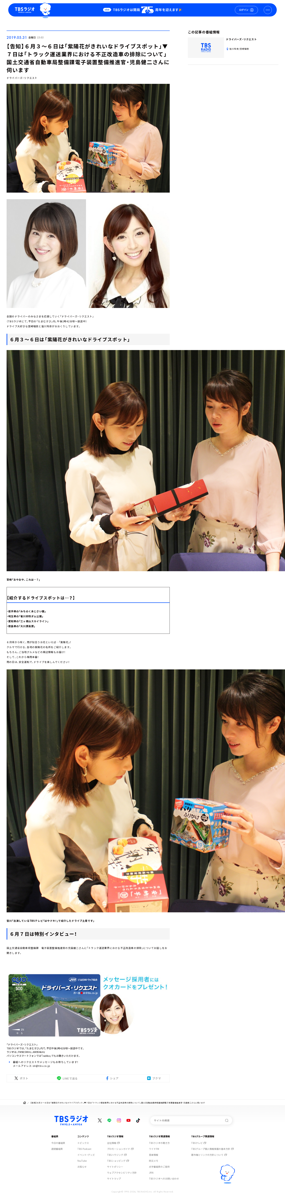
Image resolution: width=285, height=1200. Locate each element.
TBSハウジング (115, 1154)
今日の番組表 (58, 1143)
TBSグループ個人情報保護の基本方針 (210, 1148)
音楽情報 (153, 1154)
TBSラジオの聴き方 (159, 1143)
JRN (151, 1172)
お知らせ (82, 1166)
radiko (46, 1055)
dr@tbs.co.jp (41, 1065)
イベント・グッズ (86, 1154)
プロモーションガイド (118, 1148)
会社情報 (111, 1143)
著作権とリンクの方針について (207, 1154)
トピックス (83, 1143)
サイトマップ (114, 1178)
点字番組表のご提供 (159, 1166)
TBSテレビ (197, 1143)
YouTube (82, 1160)
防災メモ (153, 1160)
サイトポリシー (115, 1166)
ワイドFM (154, 1148)
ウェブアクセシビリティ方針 (122, 1172)
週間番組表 (57, 1148)
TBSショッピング (116, 1160)
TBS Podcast (84, 1148)
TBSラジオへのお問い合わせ (164, 1178)
